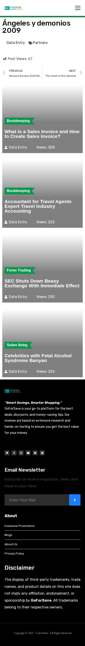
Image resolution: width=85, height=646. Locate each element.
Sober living (17, 345)
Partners (40, 43)
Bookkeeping (18, 121)
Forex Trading (19, 270)
